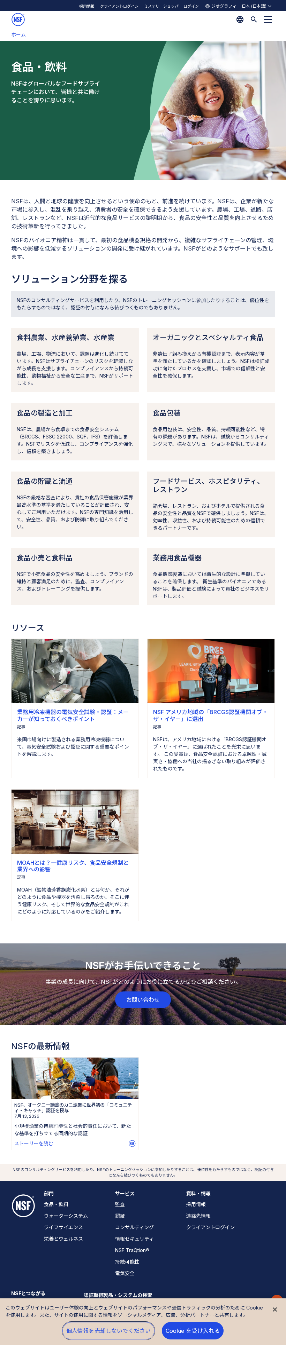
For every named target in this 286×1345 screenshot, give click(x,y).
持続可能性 (127, 1262)
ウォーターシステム (66, 1216)
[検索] (254, 19)
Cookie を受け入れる (193, 1330)
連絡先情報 (198, 1216)
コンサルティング (134, 1227)
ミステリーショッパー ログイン (171, 6)
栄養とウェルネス (63, 1239)
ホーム (18, 35)
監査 (120, 1204)
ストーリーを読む (33, 1143)
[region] (143, 1321)
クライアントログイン (119, 6)
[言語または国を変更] (240, 19)
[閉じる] (275, 1309)
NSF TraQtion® (132, 1250)
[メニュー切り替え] (268, 19)
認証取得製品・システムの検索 (118, 1295)
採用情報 (87, 6)
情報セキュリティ (134, 1239)
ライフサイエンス (63, 1227)
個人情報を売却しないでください (108, 1330)
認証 (120, 1216)
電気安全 (125, 1273)
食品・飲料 (56, 1204)
